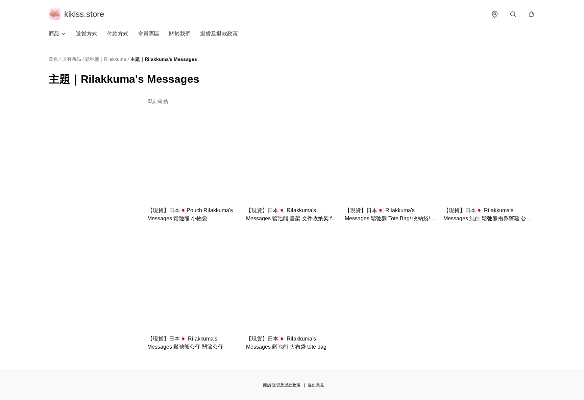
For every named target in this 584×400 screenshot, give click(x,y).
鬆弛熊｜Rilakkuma (105, 59)
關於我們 (180, 33)
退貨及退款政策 (219, 33)
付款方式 (117, 33)
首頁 (53, 58)
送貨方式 (86, 33)
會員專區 (149, 33)
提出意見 (316, 385)
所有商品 (71, 58)
